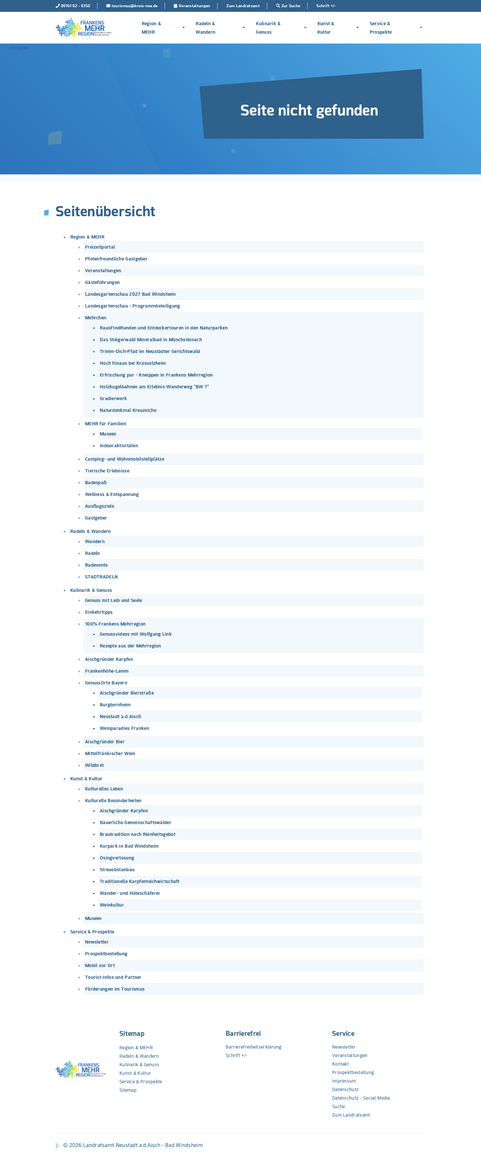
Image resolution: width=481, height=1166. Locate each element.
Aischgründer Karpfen (109, 659)
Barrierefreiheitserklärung (254, 1047)
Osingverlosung (117, 857)
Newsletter (97, 942)
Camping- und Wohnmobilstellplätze (124, 459)
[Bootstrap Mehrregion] (84, 27)
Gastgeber (96, 518)
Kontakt (340, 1064)
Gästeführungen (102, 282)
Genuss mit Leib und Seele (113, 600)
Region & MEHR (151, 28)
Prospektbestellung (106, 953)
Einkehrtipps (99, 612)
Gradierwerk (113, 398)
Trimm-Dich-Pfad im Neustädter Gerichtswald (150, 351)
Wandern (95, 541)
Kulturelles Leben (104, 788)
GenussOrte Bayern (106, 682)
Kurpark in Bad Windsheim (129, 846)
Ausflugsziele (99, 506)
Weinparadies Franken (124, 728)
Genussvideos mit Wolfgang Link (136, 634)
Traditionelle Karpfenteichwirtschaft (140, 881)
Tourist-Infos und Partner (113, 977)
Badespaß (96, 482)
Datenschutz (345, 1089)
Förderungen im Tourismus (115, 989)
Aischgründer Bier (105, 741)
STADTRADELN (101, 576)
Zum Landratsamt (351, 1115)
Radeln (92, 553)
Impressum (344, 1081)
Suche (338, 1106)
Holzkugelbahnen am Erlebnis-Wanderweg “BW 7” (154, 386)
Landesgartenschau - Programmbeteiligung (132, 306)
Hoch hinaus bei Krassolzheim (133, 363)
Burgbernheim (115, 704)
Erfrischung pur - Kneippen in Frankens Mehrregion (156, 375)
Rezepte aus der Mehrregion (130, 645)
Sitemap (131, 1033)
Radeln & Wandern (205, 28)
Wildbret (94, 765)
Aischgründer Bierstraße (127, 693)
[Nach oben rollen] (467, 1152)
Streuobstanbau (117, 869)
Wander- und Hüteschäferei (130, 893)
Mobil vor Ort (100, 965)
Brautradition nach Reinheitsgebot (137, 834)
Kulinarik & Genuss (268, 28)
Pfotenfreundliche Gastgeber (116, 258)
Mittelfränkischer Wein (110, 753)
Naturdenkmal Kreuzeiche (128, 410)
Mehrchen (95, 317)
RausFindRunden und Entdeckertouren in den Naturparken (164, 327)
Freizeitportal (100, 247)
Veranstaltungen (103, 270)
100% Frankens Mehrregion (115, 624)
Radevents (96, 565)
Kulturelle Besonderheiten (113, 800)
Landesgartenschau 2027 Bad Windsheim (130, 294)
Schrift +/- (236, 1055)
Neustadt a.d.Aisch (120, 716)
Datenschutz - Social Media (361, 1098)
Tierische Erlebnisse (107, 470)
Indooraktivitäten (119, 445)
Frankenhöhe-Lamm (107, 671)
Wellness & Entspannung (112, 494)
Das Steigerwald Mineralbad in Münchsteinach (151, 339)
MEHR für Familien (105, 423)
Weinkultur (112, 905)
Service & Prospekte (381, 28)
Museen (108, 433)
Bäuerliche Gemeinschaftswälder (135, 822)
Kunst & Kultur (325, 28)
